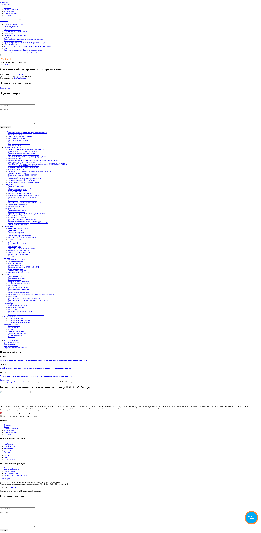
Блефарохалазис (14, 326)
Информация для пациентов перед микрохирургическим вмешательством (30, 52)
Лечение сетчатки (14, 280)
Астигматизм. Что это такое (18, 228)
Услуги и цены (9, 11)
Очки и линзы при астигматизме (19, 236)
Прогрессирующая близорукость (19, 193)
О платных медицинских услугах (15, 31)
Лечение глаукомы (14, 263)
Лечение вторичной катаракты (19, 140)
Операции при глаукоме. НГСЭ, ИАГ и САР (23, 267)
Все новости (4, 380)
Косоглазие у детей (14, 247)
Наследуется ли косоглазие (17, 256)
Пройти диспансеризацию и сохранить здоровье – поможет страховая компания (35, 368)
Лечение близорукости (16, 199)
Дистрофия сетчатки (15, 285)
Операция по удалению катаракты (20, 136)
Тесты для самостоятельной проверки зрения (23, 182)
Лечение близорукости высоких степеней (22, 201)
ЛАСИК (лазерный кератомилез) (19, 169)
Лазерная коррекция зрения (13, 147)
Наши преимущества (15, 177)
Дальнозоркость (9, 208)
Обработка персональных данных (16, 35)
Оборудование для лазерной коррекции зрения (24, 179)
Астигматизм (8, 226)
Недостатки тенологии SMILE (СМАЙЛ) (22, 175)
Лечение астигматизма (16, 232)
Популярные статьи (11, 346)
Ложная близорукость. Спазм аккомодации (23, 197)
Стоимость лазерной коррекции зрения (21, 180)
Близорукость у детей (15, 191)
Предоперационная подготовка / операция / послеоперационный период (33, 160)
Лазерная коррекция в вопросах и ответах (22, 151)
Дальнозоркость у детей (16, 215)
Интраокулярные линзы (16, 138)
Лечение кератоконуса (16, 307)
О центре (7, 8)
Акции (6, 427)
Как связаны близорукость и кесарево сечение (24, 195)
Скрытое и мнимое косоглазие (18, 254)
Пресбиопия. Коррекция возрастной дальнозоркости (26, 214)
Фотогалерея (8, 33)
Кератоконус (8, 304)
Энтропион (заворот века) (17, 333)
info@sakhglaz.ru (20, 78)
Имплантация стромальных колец (20, 311)
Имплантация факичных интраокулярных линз (24, 202)
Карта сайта (4, 21)
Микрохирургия (9, 316)
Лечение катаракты (15, 134)
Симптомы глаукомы (15, 261)
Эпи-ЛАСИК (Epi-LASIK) (17, 173)
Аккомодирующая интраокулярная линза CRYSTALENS (28, 223)
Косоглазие (8, 241)
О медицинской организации (14, 24)
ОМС (6, 48)
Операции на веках (11, 324)
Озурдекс (11, 302)
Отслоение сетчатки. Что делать (19, 283)
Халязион (11, 337)
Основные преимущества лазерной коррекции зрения (27, 157)
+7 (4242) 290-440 (6, 59)
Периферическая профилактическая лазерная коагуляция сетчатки (31, 294)
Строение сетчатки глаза (16, 278)
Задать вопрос (5, 88)
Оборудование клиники (12, 30)
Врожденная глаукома (15, 269)
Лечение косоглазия (15, 245)
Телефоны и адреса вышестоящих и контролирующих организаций (27, 46)
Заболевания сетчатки (15, 276)
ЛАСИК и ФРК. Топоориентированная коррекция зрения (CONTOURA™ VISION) (37, 164)
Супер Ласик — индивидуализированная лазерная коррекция (29, 171)
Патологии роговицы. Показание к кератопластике (26, 315)
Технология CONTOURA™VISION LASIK (23, 166)
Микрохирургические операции (19, 322)
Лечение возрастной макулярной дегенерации (24, 298)
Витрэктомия (12, 296)
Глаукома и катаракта (15, 265)
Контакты (7, 15)
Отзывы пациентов (11, 13)
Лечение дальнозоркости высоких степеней (23, 219)
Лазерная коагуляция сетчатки (18, 282)
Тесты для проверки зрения (13, 340)
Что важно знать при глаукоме (18, 272)
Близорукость (8, 184)
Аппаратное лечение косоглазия (19, 252)
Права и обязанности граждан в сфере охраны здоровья (23, 39)
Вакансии (7, 37)
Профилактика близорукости (18, 206)
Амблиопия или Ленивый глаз (18, 250)
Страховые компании (11, 44)
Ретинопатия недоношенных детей (20, 291)
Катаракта (7, 131)
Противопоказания (14, 158)
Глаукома (7, 258)
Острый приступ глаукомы (17, 271)
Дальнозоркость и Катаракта (18, 217)
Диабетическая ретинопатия (18, 287)
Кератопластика (13, 313)
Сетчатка (7, 274)
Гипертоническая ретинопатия (18, 289)
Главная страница (6, 382)
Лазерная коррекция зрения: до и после (21, 153)
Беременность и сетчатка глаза (18, 293)
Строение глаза (9, 344)
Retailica (14, 487)
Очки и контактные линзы (17, 204)
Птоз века (11, 329)
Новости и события (11, 10)
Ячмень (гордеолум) (15, 335)
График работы (9, 28)
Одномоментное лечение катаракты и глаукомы (24, 142)
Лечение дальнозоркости (16, 212)
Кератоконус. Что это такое (17, 305)
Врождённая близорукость (17, 190)
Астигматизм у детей (15, 230)
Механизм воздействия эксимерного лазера (23, 168)
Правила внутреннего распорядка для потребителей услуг (24, 43)
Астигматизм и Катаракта (17, 234)
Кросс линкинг (13, 309)
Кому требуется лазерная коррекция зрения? (23, 155)
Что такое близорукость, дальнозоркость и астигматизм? (27, 149)
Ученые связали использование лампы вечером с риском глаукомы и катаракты (36, 376)
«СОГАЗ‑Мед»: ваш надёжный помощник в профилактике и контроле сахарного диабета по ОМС (44, 360)
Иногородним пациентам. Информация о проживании (23, 50)
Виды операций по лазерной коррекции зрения (24, 162)
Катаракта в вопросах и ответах (19, 144)
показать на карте (6, 64)
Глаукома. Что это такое (16, 259)
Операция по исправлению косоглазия (21, 248)
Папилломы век (13, 328)
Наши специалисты (11, 26)
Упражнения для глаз (11, 342)
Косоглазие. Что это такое (17, 243)
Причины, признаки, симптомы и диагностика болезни (27, 133)
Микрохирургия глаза (15, 318)
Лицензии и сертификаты (13, 41)
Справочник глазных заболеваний (16, 348)
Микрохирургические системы (19, 320)
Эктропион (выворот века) (17, 331)
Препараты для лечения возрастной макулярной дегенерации (29, 300)
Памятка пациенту (14, 145)
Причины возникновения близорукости (22, 188)
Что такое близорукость (16, 186)
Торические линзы (14, 239)
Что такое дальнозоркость (17, 210)
